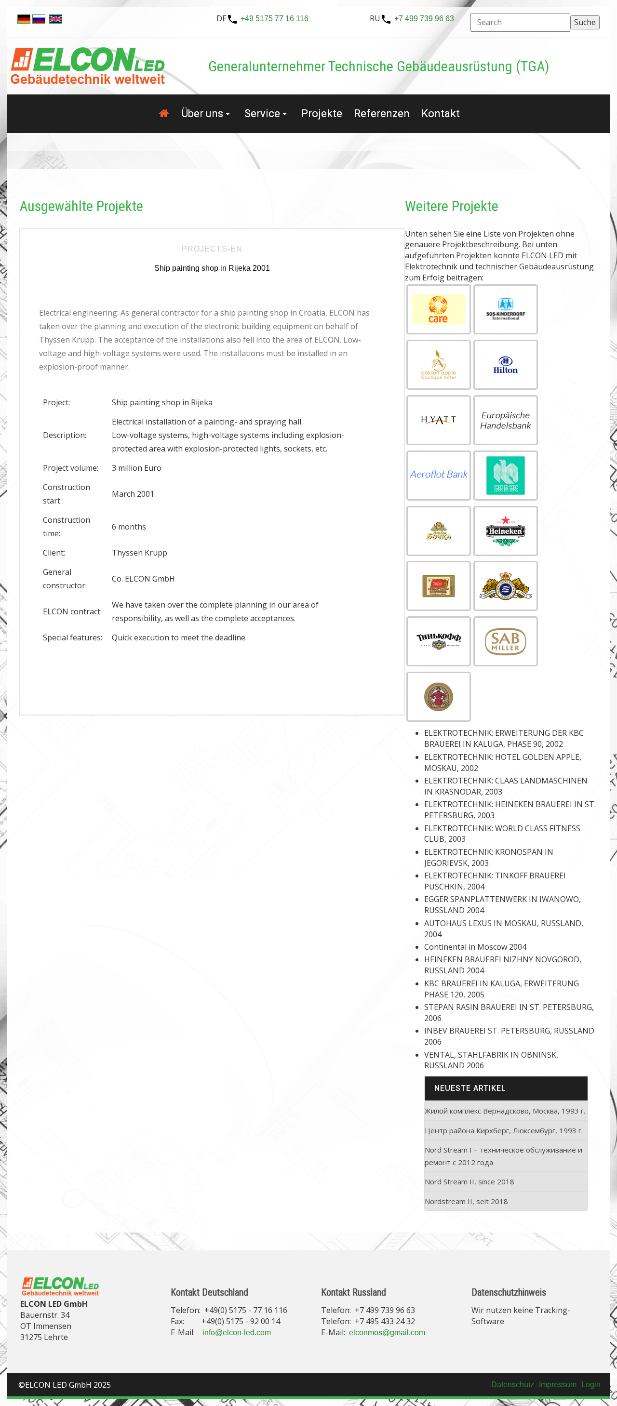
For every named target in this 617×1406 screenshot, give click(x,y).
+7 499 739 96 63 (424, 18)
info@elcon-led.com (236, 1332)
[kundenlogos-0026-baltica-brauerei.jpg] (506, 586)
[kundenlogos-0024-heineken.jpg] (506, 531)
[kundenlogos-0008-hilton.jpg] (506, 364)
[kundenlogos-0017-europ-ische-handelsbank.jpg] (506, 420)
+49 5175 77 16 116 (274, 18)
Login (591, 1384)
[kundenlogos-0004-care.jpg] (438, 309)
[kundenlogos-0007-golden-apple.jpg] (438, 364)
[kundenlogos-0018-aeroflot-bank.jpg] (438, 475)
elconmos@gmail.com (387, 1332)
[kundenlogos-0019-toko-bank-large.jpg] (506, 475)
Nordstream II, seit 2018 (466, 1201)
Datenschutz (512, 1384)
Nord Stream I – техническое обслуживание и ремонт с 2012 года (503, 1156)
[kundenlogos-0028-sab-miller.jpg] (506, 641)
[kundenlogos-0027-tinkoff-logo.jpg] (438, 641)
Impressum (558, 1384)
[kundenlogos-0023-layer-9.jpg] (438, 531)
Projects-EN (212, 249)
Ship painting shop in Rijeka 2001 (212, 268)
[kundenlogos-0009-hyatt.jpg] (438, 420)
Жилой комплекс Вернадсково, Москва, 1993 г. (505, 1110)
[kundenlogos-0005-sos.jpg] (506, 309)
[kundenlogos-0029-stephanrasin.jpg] (438, 696)
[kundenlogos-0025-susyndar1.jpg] (438, 586)
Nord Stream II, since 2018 (469, 1181)
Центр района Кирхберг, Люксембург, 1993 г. (504, 1130)
